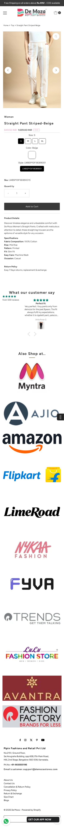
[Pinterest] (37, 740)
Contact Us (9, 783)
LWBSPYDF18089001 (32, 168)
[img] (9, 296)
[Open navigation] (5, 12)
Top (12, 25)
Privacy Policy (10, 790)
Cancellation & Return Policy (17, 787)
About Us (8, 780)
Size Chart (9, 797)
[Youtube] (42, 740)
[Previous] (8, 70)
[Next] (56, 70)
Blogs (6, 800)
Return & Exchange (13, 793)
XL (42, 140)
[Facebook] (20, 740)
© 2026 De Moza (12, 810)
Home (6, 25)
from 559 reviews (10, 300)
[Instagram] (25, 740)
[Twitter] (31, 740)
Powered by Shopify (31, 810)
